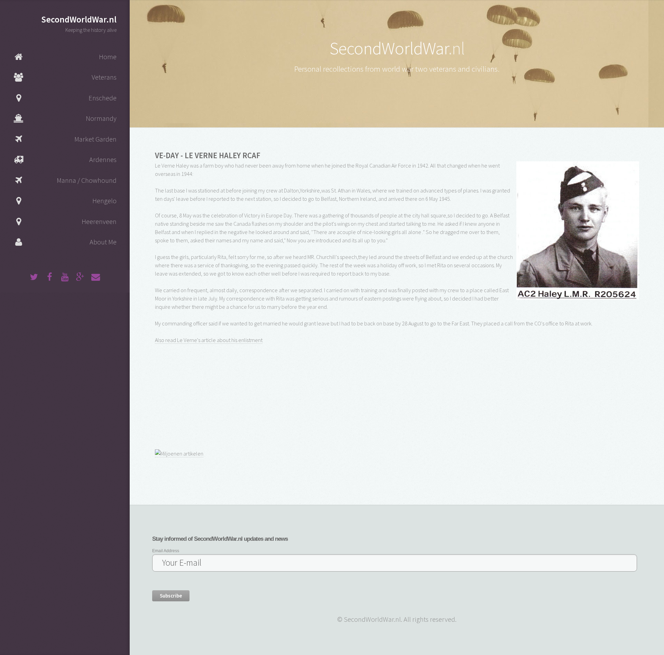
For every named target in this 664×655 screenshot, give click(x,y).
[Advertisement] (207, 395)
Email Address (165, 550)
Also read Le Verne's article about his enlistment (208, 340)
